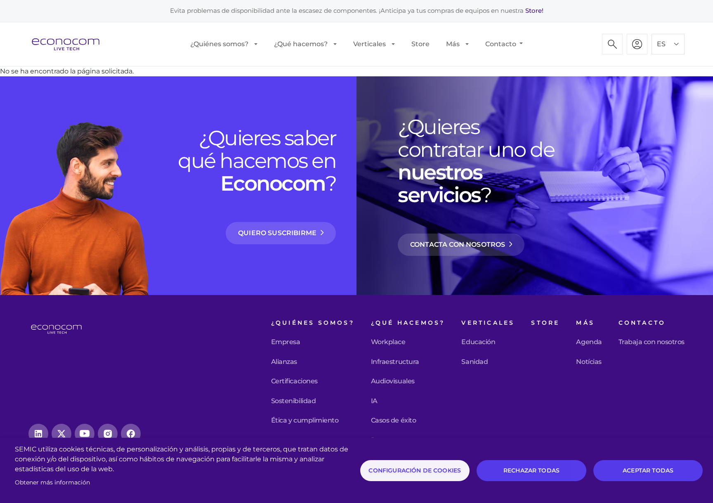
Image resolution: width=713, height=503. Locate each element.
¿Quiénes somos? (219, 44)
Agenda (589, 342)
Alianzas (284, 362)
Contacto (501, 44)
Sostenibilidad (293, 401)
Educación (478, 342)
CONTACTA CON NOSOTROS (457, 244)
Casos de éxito (393, 420)
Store (420, 44)
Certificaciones (294, 381)
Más (453, 44)
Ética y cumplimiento (304, 420)
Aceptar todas (648, 470)
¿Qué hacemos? (301, 44)
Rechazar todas (531, 470)
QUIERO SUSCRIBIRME (277, 233)
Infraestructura (395, 362)
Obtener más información (52, 482)
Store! (534, 10)
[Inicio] (68, 44)
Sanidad (474, 362)
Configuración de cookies (414, 470)
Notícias (588, 362)
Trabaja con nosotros (652, 342)
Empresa (285, 342)
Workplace (388, 342)
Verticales (369, 44)
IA (374, 401)
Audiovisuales (393, 381)
